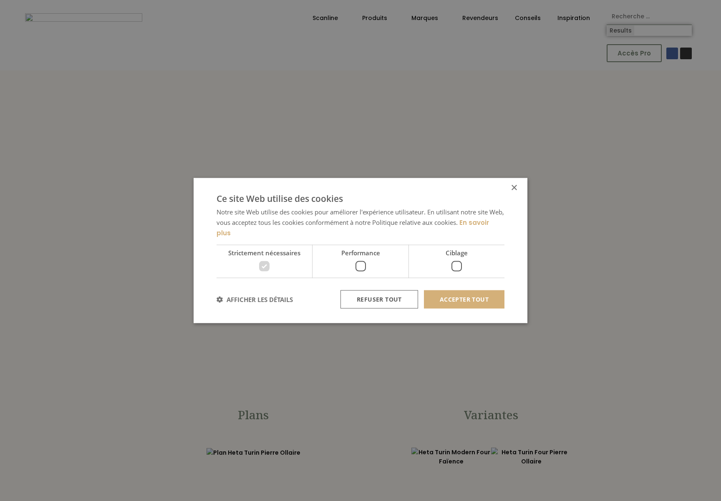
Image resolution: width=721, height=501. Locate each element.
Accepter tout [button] (464, 299)
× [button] (514, 187)
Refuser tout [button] (379, 299)
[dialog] (360, 250)
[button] (255, 299)
